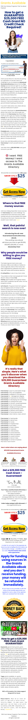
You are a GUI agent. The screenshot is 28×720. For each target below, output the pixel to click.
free (6, 654)
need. (18, 220)
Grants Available (13, 3)
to (25, 268)
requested (8, 709)
